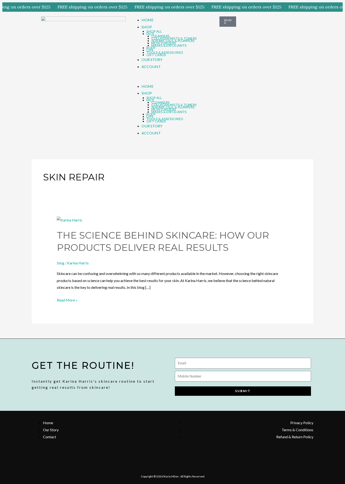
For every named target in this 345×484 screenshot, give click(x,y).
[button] (172, 79)
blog (60, 263)
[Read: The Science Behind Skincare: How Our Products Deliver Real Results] (69, 219)
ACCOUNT (151, 66)
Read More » (67, 299)
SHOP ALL (154, 31)
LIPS (149, 50)
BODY (151, 48)
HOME (147, 20)
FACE (150, 34)
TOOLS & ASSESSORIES (164, 52)
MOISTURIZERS (163, 43)
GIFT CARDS (156, 55)
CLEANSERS (160, 36)
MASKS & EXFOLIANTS (169, 45)
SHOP (147, 27)
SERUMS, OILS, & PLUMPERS (173, 41)
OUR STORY (152, 59)
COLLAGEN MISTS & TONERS (174, 38)
